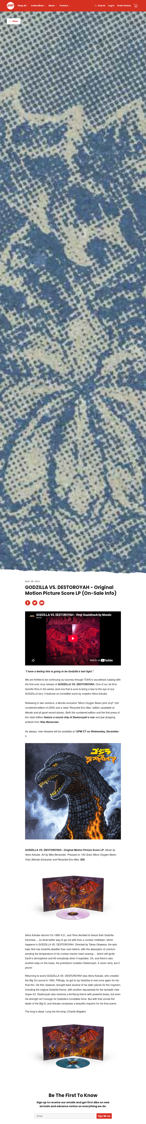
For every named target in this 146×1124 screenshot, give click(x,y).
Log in (111, 5)
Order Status (124, 5)
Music (52, 5)
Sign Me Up (104, 1116)
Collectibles (37, 5)
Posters (64, 5)
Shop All (22, 5)
